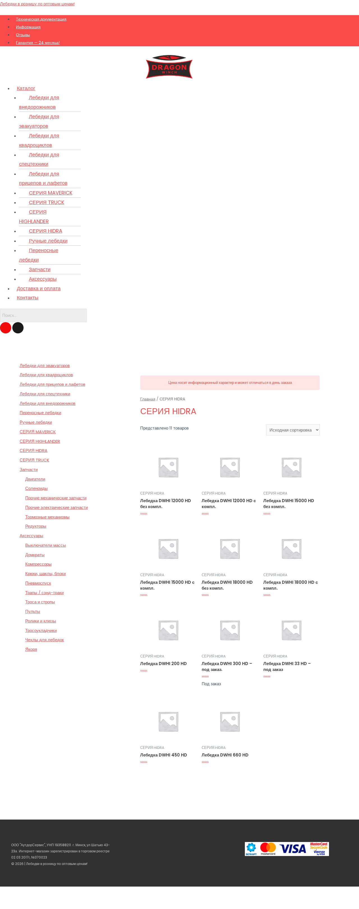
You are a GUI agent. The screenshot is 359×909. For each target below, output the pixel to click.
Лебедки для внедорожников (39, 102)
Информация (28, 27)
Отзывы (23, 35)
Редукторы (35, 526)
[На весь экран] (30, 892)
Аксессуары (43, 278)
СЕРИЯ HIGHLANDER (34, 216)
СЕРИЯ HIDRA (45, 230)
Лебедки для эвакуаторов (39, 121)
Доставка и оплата (39, 288)
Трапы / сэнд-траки (44, 593)
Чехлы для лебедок (44, 640)
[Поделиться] (18, 892)
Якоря (31, 649)
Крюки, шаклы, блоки (45, 573)
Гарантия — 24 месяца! (38, 42)
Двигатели (35, 479)
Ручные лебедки (48, 240)
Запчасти (39, 269)
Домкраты (35, 555)
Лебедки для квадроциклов (39, 140)
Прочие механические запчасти (55, 498)
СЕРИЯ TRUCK (46, 202)
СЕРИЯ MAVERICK (50, 192)
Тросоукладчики (41, 630)
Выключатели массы (45, 545)
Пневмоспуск (38, 583)
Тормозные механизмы (47, 517)
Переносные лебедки (38, 255)
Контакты (27, 297)
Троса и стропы (40, 602)
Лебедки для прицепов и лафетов (43, 178)
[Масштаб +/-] (42, 892)
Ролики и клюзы (40, 621)
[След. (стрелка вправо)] (18, 903)
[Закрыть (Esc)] (5, 892)
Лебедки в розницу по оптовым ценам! (37, 4)
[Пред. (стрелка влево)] (5, 903)
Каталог (26, 88)
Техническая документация (41, 19)
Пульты (32, 611)
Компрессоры (38, 564)
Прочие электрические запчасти (56, 507)
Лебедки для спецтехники (39, 159)
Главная (147, 399)
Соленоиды (36, 488)
